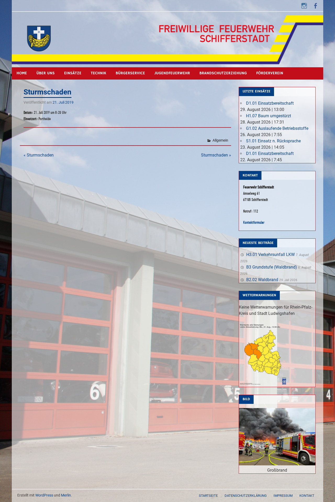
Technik (98, 73)
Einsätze (72, 73)
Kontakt (306, 496)
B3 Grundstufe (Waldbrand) (271, 267)
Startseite (208, 496)
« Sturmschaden (39, 155)
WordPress (44, 495)
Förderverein (269, 73)
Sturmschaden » (216, 155)
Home (21, 73)
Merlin (66, 495)
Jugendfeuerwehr (172, 73)
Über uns (45, 73)
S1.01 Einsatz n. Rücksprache (273, 140)
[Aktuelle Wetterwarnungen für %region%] (264, 383)
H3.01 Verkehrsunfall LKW (270, 254)
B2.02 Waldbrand (262, 279)
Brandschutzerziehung (223, 73)
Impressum (283, 496)
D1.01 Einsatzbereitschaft (270, 103)
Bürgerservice (130, 73)
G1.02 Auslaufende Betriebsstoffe (277, 128)
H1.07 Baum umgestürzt (268, 115)
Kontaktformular (253, 222)
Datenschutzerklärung (246, 496)
